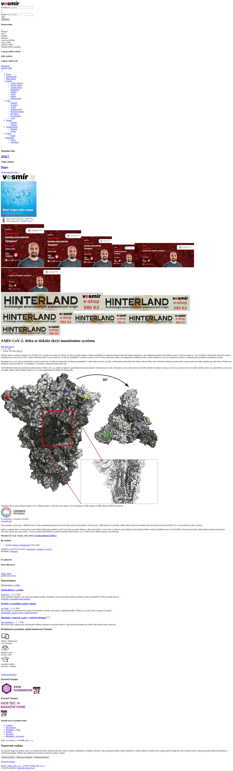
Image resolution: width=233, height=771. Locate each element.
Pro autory (15, 114)
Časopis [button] (9, 81)
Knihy (13, 136)
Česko (13, 140)
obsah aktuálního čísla (10, 172)
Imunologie (31, 549)
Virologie (40, 549)
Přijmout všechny (8, 757)
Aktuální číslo (11, 77)
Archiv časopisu (17, 83)
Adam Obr (5, 595)
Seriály (13, 96)
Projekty (14, 122)
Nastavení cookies (8, 762)
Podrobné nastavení (41, 757)
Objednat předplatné (9, 675)
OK (3, 17)
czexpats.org (6, 521)
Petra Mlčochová (7, 347)
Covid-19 (48, 549)
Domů (8, 74)
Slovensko (15, 142)
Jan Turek (4, 608)
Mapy (4, 167)
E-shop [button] (8, 133)
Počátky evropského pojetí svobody (18, 603)
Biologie (14, 129)
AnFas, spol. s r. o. (14, 766)
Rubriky (14, 92)
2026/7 (5, 156)
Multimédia (15, 90)
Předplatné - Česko (13, 730)
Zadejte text (5, 7)
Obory (13, 94)
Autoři (13, 107)
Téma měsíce (11, 79)
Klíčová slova (16, 98)
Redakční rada (16, 109)
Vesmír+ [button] (9, 120)
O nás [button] (8, 101)
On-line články (16, 85)
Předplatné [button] (10, 138)
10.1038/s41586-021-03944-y (45, 536)
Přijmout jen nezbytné (24, 757)
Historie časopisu (17, 112)
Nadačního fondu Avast (26, 768)
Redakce (14, 103)
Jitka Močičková (7, 622)
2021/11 (19, 351)
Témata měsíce (16, 88)
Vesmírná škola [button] (11, 127)
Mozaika (14, 551)
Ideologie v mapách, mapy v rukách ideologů (23, 617)
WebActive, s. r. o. (38, 766)
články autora (6, 574)
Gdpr (13, 118)
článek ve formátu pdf (21, 545)
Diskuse (14, 125)
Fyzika (13, 131)
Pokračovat (5, 66)
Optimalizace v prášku (12, 590)
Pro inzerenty (16, 116)
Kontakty (14, 105)
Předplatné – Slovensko (15, 736)
